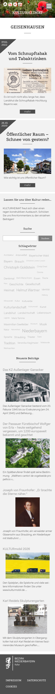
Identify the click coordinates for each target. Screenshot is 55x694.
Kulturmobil (33, 307)
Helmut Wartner (28, 290)
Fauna (45, 278)
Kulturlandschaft (15, 307)
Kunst (43, 307)
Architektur (9, 255)
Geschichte (16, 284)
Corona (40, 272)
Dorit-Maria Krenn (24, 278)
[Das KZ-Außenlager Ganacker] (28, 401)
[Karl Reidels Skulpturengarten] (27, 633)
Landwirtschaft (26, 313)
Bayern (8, 261)
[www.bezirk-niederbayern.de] (20, 663)
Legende (7, 318)
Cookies (11, 686)
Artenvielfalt (21, 255)
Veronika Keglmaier (27, 343)
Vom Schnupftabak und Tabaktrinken (27, 56)
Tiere (39, 337)
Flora (5, 284)
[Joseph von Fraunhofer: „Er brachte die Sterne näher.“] (27, 526)
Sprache (8, 337)
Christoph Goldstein (19, 267)
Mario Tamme (18, 318)
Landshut (10, 313)
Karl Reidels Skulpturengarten (23, 601)
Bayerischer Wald (39, 255)
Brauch (19, 261)
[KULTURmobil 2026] (28, 578)
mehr (27, 111)
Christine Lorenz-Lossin (35, 261)
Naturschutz (15, 330)
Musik (43, 324)
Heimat (9, 290)
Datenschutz (36, 680)
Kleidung (45, 295)
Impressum (13, 680)
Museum (34, 324)
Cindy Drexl (42, 267)
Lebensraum (44, 313)
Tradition (9, 343)
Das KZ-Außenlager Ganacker (23, 370)
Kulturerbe (27, 301)
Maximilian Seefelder (16, 324)
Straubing (19, 337)
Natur (6, 330)
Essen (37, 278)
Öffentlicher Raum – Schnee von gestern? (27, 137)
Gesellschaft (32, 284)
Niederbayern (34, 331)
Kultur (17, 301)
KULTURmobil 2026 (16, 549)
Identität (46, 290)
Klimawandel (8, 301)
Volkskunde (45, 343)
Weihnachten (9, 348)
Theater (31, 337)
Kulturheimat (27, 12)
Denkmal (9, 278)
